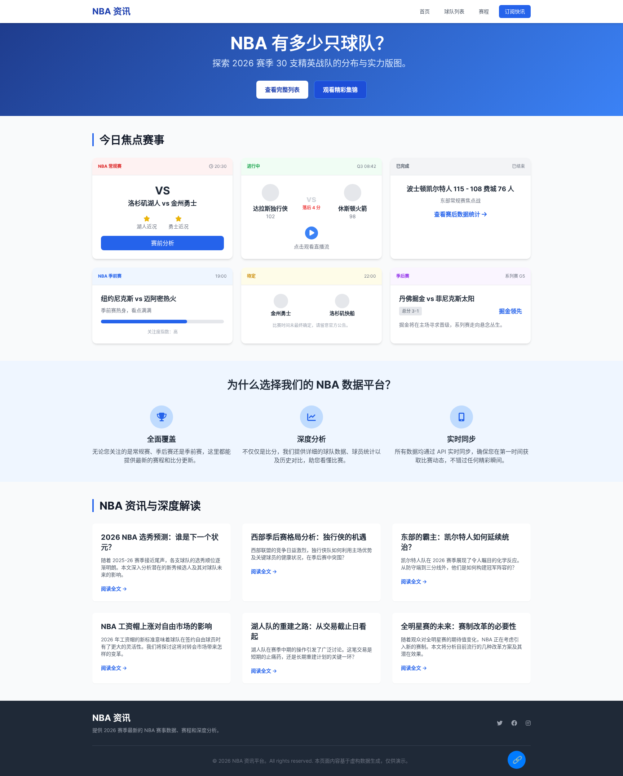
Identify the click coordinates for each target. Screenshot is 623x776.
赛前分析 (162, 243)
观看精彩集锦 (340, 89)
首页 (425, 11)
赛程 (484, 11)
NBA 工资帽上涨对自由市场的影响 (156, 626)
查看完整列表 (282, 89)
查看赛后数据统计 (458, 214)
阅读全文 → (114, 589)
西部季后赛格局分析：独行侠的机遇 (308, 537)
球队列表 (454, 11)
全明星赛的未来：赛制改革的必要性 (458, 626)
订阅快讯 (515, 11)
